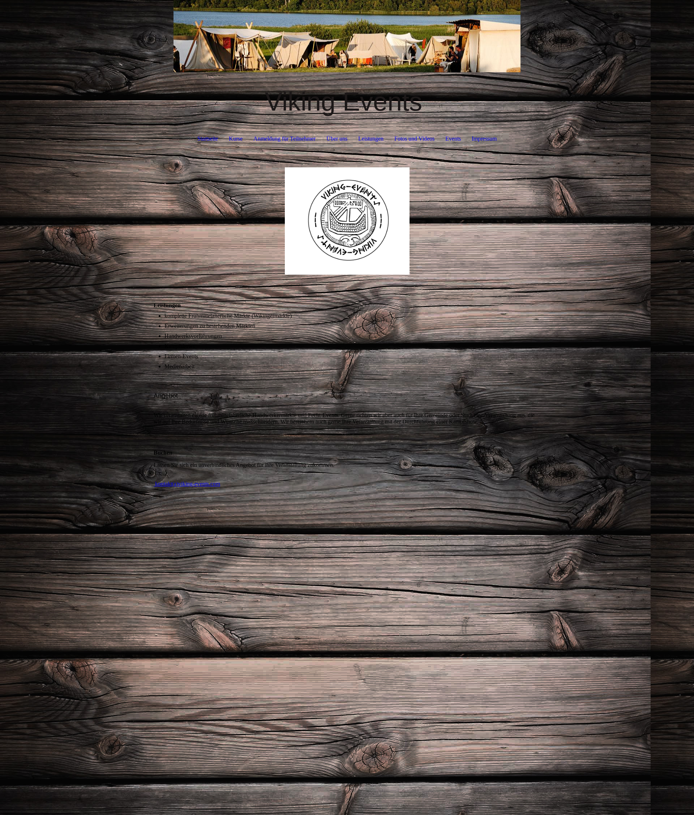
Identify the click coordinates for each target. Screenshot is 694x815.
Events (453, 139)
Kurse (236, 139)
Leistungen (371, 139)
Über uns (336, 139)
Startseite (207, 139)
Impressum (484, 139)
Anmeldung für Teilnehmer (284, 139)
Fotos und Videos (414, 139)
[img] (347, 36)
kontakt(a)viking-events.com (187, 484)
